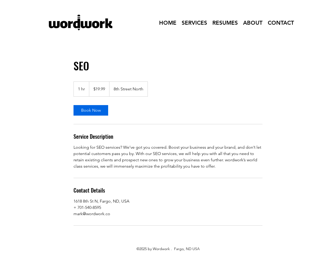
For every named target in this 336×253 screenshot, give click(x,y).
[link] (91, 110)
